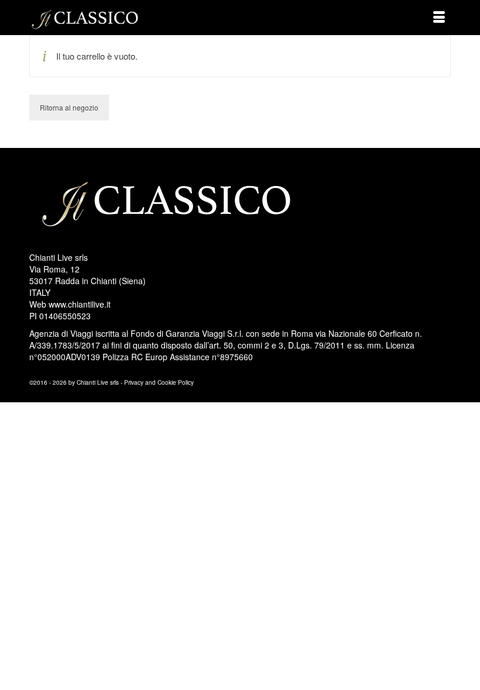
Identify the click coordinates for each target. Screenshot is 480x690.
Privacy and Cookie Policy (159, 382)
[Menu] (439, 17)
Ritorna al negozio (69, 107)
